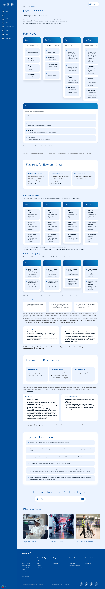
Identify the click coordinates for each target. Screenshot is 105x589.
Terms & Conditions (73, 561)
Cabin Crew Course (26, 565)
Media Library (88, 563)
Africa (39, 561)
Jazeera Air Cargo (26, 563)
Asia (38, 563)
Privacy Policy (67, 584)
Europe (39, 565)
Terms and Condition (57, 584)
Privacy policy (72, 563)
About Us (24, 561)
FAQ (54, 561)
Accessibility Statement (74, 565)
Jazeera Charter (25, 574)
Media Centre (88, 561)
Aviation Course (25, 571)
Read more (33, 183)
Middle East (40, 567)
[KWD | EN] (2, 586)
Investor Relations (25, 576)
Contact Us (55, 563)
